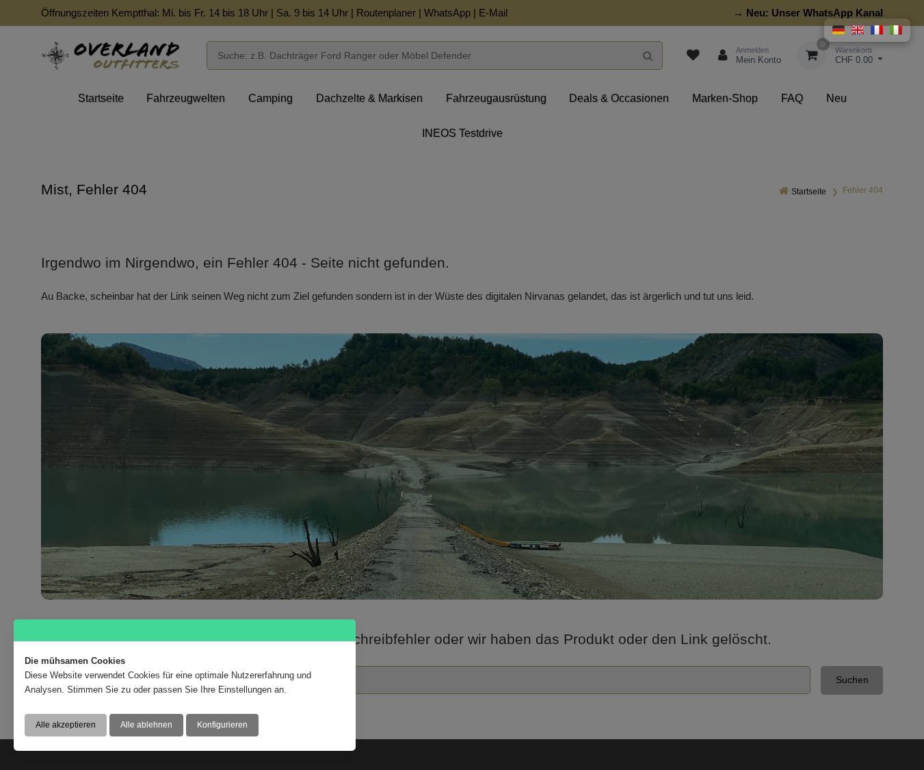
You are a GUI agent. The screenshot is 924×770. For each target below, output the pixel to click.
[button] (838, 30)
